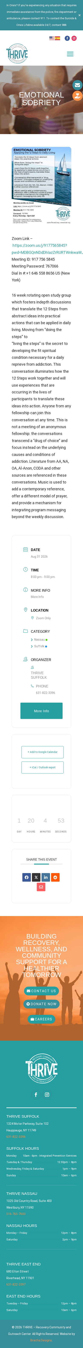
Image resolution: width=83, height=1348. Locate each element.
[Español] (57, 37)
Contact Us (43, 991)
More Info (37, 597)
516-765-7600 (16, 1214)
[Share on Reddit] (55, 877)
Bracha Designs (41, 1340)
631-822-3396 (45, 693)
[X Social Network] (36, 877)
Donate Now (44, 1004)
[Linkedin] (46, 877)
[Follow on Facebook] (67, 38)
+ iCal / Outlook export (43, 767)
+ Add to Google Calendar (42, 752)
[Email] (41, 887)
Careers (43, 1019)
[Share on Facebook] (26, 877)
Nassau (39, 639)
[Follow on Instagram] (74, 38)
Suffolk (39, 646)
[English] (52, 37)
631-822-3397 (16, 1284)
